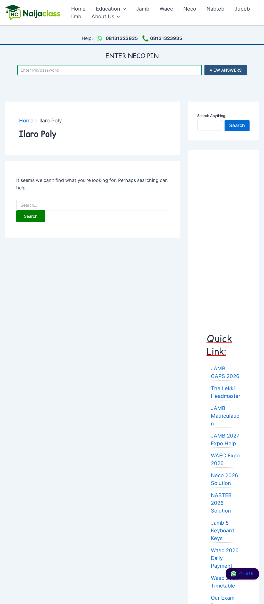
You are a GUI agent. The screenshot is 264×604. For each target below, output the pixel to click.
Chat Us (246, 574)
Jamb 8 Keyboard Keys (222, 530)
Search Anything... (212, 115)
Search (237, 125)
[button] (123, 9)
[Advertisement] (223, 236)
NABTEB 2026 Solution (221, 503)
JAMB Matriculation (225, 416)
